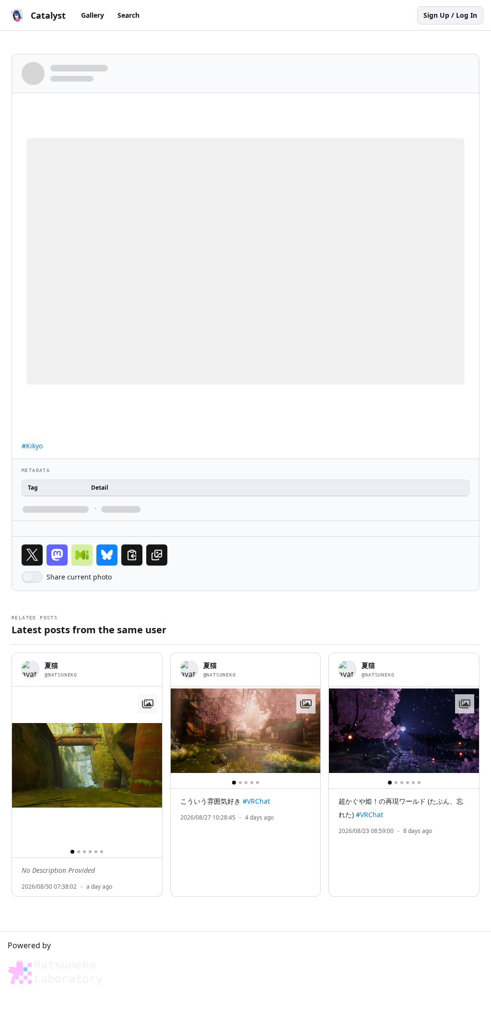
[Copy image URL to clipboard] (156, 555)
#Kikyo (32, 445)
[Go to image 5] (95, 851)
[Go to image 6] (101, 851)
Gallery (92, 15)
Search (128, 15)
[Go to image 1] (72, 852)
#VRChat (256, 801)
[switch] (32, 577)
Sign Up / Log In (450, 15)
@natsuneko (61, 674)
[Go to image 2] (78, 851)
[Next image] (150, 765)
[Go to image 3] (84, 851)
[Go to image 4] (90, 851)
